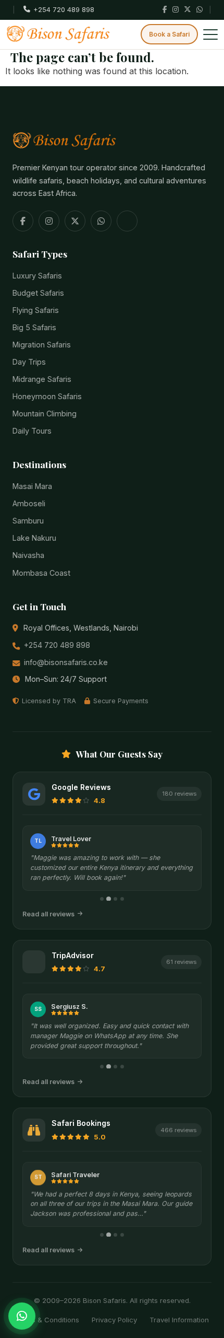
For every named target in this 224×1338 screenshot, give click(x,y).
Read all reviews (48, 914)
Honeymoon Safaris (47, 396)
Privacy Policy (114, 1320)
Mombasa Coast (41, 572)
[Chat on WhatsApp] (21, 1316)
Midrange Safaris (42, 379)
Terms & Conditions (47, 1320)
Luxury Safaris (37, 275)
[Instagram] (175, 10)
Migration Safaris (42, 344)
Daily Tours (32, 430)
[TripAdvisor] (127, 221)
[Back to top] (21, 1295)
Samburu (28, 520)
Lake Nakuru (34, 537)
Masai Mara (32, 486)
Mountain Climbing (45, 413)
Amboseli (29, 503)
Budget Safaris (38, 292)
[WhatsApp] (199, 10)
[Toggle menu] (210, 34)
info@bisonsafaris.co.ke (66, 662)
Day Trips (29, 361)
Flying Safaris (36, 310)
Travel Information (179, 1320)
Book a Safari (169, 34)
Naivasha (28, 555)
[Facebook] (165, 10)
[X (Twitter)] (187, 10)
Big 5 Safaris (34, 327)
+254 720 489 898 (57, 645)
